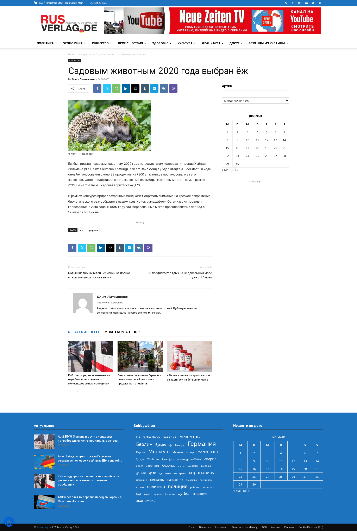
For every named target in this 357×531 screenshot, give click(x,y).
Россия (202, 452)
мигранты (157, 480)
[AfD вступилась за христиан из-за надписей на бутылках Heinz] (189, 356)
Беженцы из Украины (267, 43)
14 (284, 140)
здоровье (165, 473)
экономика (146, 500)
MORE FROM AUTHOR (122, 332)
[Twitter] (320, 3)
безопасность (173, 465)
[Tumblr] (145, 88)
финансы (170, 493)
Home (71, 54)
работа (194, 487)
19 (266, 148)
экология (200, 494)
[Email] (135, 88)
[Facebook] (293, 3)
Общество (100, 43)
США (215, 452)
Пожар (190, 452)
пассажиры (206, 479)
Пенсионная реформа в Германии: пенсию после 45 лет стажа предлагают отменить (140, 379)
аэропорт (152, 466)
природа (93, 229)
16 (237, 148)
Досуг (234, 43)
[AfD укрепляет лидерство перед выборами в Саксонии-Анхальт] (44, 502)
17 (247, 148)
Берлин (144, 444)
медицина (141, 479)
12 (266, 140)
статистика (208, 487)
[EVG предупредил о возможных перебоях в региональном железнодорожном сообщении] (90, 356)
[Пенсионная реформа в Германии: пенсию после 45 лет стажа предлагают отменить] (140, 356)
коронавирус (203, 472)
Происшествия (130, 43)
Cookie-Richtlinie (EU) (311, 527)
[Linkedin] (306, 3)
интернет (180, 473)
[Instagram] (299, 3)
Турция (140, 459)
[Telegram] (154, 88)
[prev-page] (70, 391)
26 (266, 156)
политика (156, 486)
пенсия (140, 487)
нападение (175, 480)
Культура (185, 43)
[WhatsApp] (116, 88)
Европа (140, 452)
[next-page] (77, 391)
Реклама (289, 527)
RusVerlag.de (44, 527)
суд (138, 494)
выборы (206, 466)
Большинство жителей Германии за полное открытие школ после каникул (99, 275)
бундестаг (192, 465)
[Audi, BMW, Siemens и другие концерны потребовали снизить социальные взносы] (44, 441)
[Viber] (173, 88)
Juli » (235, 170)
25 (257, 156)
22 (227, 156)
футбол (184, 493)
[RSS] (313, 3)
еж (81, 229)
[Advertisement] (255, 209)
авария (210, 459)
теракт (147, 493)
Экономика (73, 43)
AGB (264, 527)
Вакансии (205, 527)
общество (191, 479)
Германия (202, 444)
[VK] (164, 88)
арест (139, 466)
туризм (158, 493)
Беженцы (190, 436)
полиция (177, 486)
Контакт (275, 527)
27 (275, 156)
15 (227, 148)
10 (247, 140)
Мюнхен (178, 452)
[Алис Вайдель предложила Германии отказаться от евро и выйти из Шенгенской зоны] (44, 461)
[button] (286, 2)
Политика (45, 43)
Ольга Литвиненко (83, 79)
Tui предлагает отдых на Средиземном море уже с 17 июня (179, 275)
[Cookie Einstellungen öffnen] (9, 525)
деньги (141, 473)
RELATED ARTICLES (84, 332)
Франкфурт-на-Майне (189, 459)
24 (247, 156)
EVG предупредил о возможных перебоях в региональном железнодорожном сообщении (89, 379)
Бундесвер (163, 445)
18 (257, 148)
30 (237, 164)
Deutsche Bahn (148, 437)
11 (257, 140)
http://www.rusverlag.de (110, 302)
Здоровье (160, 43)
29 (227, 164)
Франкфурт (211, 43)
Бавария (169, 437)
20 (275, 148)
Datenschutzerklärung (245, 527)
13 (275, 140)
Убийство (153, 459)
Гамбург (180, 444)
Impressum (221, 527)
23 (237, 156)
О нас (191, 527)
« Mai (225, 170)
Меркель (159, 451)
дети (152, 473)
